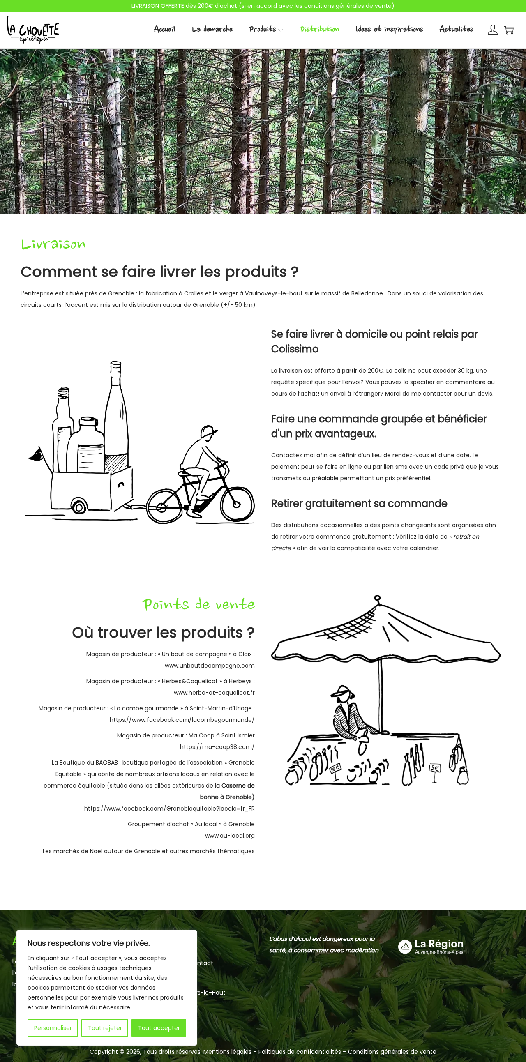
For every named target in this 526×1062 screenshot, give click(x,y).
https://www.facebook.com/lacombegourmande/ (182, 720)
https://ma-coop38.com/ (217, 747)
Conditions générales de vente (392, 1052)
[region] (106, 988)
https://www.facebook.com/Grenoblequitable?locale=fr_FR (169, 808)
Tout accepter (159, 1028)
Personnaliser (53, 1028)
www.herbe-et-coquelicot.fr (214, 693)
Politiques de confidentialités (300, 1052)
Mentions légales (227, 1052)
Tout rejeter (105, 1028)
